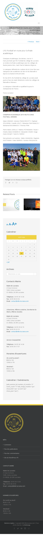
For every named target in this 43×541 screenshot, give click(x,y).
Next (37, 42)
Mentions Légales (9, 523)
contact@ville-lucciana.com (20, 301)
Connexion (7, 445)
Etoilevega (27, 525)
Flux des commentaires (11, 453)
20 (21, 253)
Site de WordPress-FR (11, 458)
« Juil (7, 262)
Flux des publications (11, 449)
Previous (31, 42)
